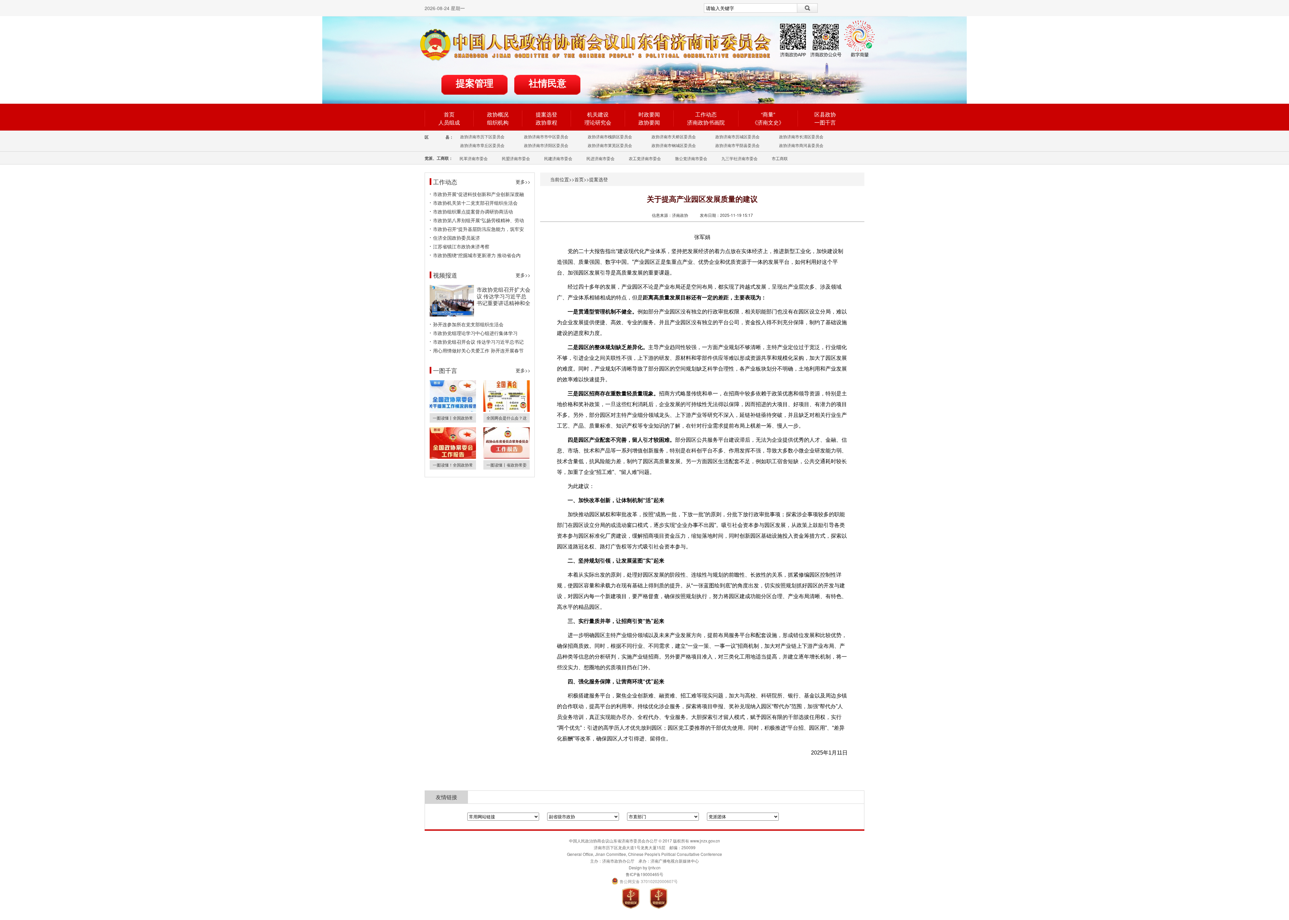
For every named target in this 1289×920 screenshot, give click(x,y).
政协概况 (498, 114)
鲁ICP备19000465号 (644, 874)
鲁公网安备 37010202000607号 (645, 881)
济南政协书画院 (706, 122)
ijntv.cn (654, 867)
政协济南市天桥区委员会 (674, 136)
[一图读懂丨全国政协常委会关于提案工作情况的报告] (453, 410)
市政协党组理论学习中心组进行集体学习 (475, 333)
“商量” (768, 114)
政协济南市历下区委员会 (482, 136)
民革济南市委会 (474, 158)
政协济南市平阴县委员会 (737, 145)
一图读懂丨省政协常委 (506, 465)
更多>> (523, 181)
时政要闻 (649, 114)
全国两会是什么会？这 (506, 418)
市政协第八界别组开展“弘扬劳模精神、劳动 (478, 220)
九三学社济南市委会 (739, 158)
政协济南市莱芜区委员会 (610, 145)
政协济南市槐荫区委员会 (610, 136)
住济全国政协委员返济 (456, 237)
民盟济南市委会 (516, 158)
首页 (449, 114)
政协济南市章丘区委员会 (482, 145)
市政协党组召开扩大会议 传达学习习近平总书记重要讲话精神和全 (503, 296)
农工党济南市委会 (645, 158)
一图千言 (825, 122)
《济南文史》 (768, 122)
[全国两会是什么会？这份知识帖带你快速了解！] (506, 410)
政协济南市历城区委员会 (737, 136)
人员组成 (449, 122)
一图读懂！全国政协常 (453, 465)
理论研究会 (597, 122)
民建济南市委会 (558, 158)
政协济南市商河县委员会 (801, 145)
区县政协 (825, 114)
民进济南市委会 (600, 158)
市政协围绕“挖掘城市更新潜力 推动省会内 (477, 255)
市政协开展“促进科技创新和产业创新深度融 (478, 194)
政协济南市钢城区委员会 (674, 145)
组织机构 (498, 122)
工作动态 (706, 114)
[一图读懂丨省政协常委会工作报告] (506, 457)
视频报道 (445, 275)
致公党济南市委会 (691, 158)
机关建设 (598, 114)
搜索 (807, 8)
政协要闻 (649, 122)
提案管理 (474, 83)
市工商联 (780, 158)
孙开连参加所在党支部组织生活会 (468, 324)
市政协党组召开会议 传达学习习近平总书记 (478, 341)
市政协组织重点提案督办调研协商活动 (473, 211)
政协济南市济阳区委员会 (546, 145)
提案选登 (546, 114)
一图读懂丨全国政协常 (453, 418)
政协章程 (546, 122)
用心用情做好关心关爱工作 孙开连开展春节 (478, 350)
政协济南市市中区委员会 (546, 136)
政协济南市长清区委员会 (801, 136)
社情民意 (547, 83)
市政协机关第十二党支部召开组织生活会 (475, 202)
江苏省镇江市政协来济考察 (461, 246)
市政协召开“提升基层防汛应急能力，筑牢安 (478, 229)
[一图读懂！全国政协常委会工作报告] (453, 457)
